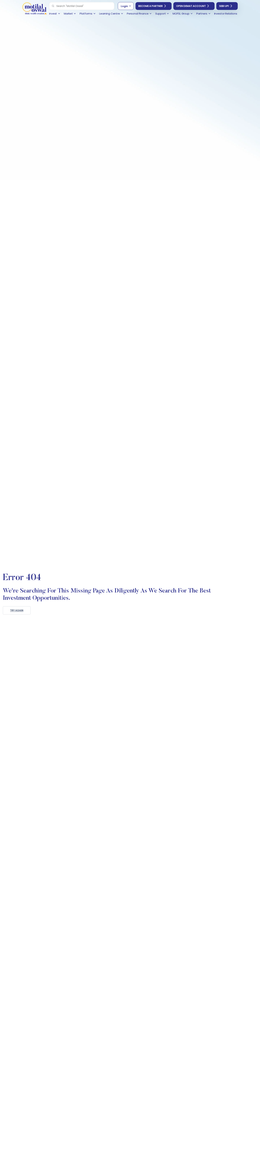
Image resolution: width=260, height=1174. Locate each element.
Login (124, 6)
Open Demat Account (191, 6)
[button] (53, 6)
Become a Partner (150, 6)
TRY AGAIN (16, 610)
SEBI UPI (224, 6)
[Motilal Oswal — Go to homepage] (34, 8)
